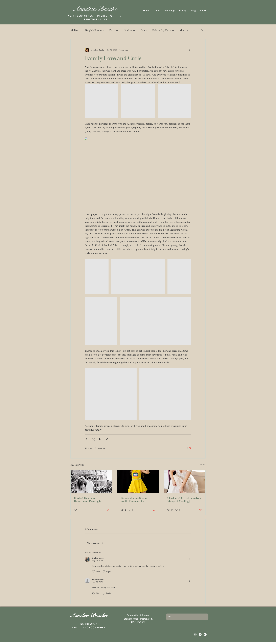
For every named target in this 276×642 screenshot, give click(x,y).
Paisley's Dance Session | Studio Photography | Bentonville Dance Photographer (135, 499)
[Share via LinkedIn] (100, 439)
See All (203, 464)
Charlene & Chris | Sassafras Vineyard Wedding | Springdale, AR (184, 499)
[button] (202, 30)
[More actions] (189, 50)
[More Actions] (189, 559)
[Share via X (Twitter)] (93, 439)
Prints (144, 30)
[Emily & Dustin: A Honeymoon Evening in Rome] (91, 481)
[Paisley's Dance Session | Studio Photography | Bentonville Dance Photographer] (138, 481)
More (182, 30)
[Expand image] (101, 101)
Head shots (129, 30)
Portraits (113, 30)
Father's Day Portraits (163, 30)
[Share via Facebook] (86, 439)
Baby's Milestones (94, 30)
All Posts (74, 30)
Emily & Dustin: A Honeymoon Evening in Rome (87, 499)
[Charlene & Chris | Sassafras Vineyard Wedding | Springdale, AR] (184, 481)
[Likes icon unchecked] (93, 571)
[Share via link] (107, 439)
